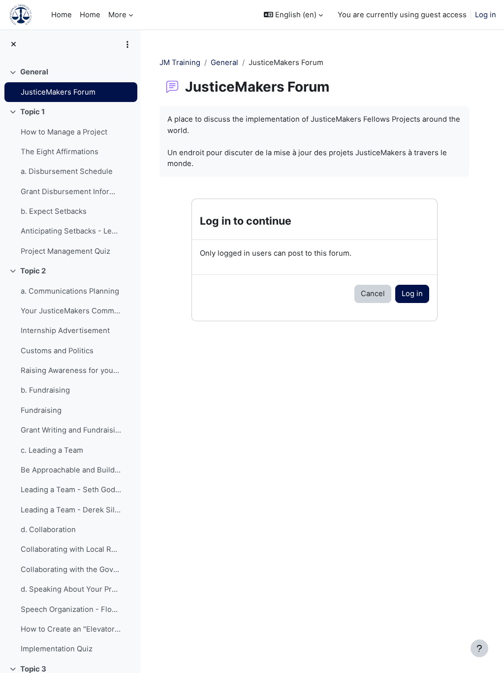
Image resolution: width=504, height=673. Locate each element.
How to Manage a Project (64, 132)
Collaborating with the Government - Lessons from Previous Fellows (71, 569)
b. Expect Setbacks (54, 211)
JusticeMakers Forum (58, 92)
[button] (293, 15)
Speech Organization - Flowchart (71, 609)
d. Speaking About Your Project (71, 589)
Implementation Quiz (57, 648)
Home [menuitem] (61, 14)
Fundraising (41, 410)
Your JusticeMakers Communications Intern (71, 310)
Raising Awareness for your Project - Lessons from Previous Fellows (71, 370)
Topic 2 (33, 271)
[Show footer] (479, 648)
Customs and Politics (57, 350)
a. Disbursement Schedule (67, 171)
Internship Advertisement (65, 330)
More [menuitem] (117, 14)
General (34, 71)
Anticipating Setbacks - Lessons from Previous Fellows (71, 231)
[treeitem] (70, 82)
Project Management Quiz (65, 251)
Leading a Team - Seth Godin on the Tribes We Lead (71, 489)
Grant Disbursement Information (71, 191)
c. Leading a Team (52, 450)
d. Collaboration (48, 529)
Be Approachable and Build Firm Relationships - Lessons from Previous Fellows (71, 470)
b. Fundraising (45, 390)
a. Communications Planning (70, 291)
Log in (485, 14)
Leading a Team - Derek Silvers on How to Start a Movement (71, 509)
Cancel (373, 293)
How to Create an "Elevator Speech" (71, 629)
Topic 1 (32, 111)
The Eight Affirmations (59, 151)
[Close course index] (13, 44)
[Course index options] (127, 44)
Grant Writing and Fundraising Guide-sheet (71, 430)
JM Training (179, 62)
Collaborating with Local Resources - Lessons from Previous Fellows (71, 549)
